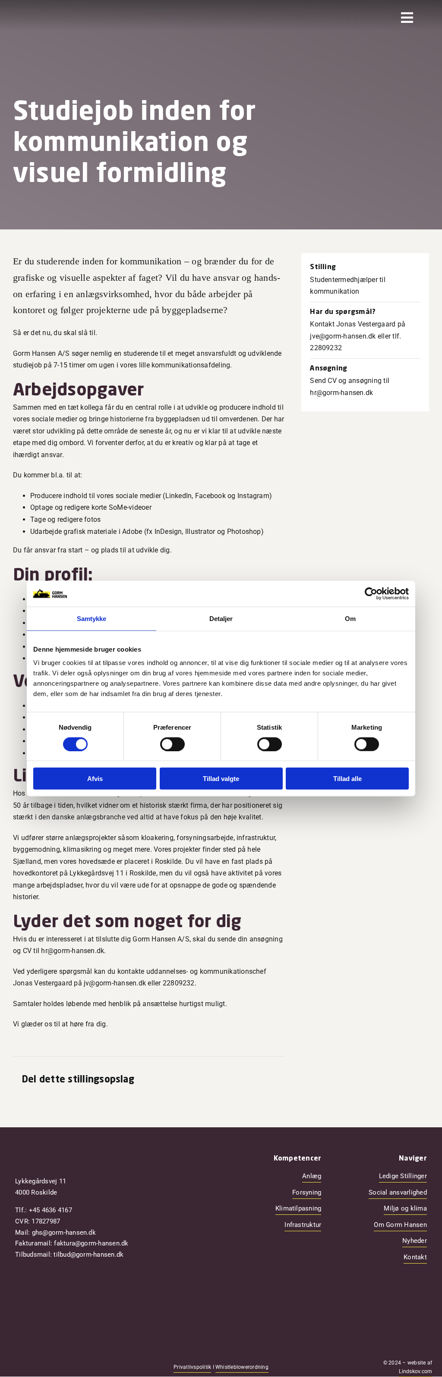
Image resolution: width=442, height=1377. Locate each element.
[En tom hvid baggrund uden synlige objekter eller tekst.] (55, 12)
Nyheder (414, 1241)
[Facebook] (214, 1080)
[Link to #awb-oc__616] (407, 18)
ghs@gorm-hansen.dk (64, 1232)
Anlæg (311, 1176)
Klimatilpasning (298, 1208)
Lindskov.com (415, 1371)
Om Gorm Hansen (400, 1225)
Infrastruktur (302, 1225)
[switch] (172, 744)
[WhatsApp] (255, 1080)
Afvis (95, 778)
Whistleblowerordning (241, 1367)
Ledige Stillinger (403, 1176)
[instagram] (26, 1367)
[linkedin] (54, 1367)
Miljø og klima (405, 1208)
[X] (227, 1080)
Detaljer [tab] (221, 618)
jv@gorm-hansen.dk (115, 983)
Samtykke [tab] (92, 618)
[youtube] (40, 1367)
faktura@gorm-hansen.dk (91, 1243)
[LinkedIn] (241, 1080)
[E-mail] (269, 1080)
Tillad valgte (221, 778)
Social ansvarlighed (398, 1192)
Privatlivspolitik (192, 1367)
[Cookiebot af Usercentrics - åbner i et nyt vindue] (371, 593)
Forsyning (306, 1192)
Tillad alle (347, 778)
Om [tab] (350, 618)
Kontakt (415, 1257)
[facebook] (12, 1367)
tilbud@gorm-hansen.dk (88, 1254)
